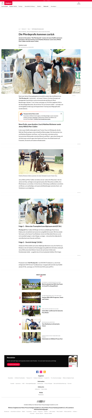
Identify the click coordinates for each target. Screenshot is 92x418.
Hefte (44, 0)
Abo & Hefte (44, 389)
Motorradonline (67, 411)
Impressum (18, 383)
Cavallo (34, 411)
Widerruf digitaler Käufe (68, 378)
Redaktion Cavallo (23, 45)
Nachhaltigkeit (4, 6)
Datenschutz (40, 383)
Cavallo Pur (47, 378)
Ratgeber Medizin (13, 6)
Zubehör (39, 6)
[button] (40, 71)
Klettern (46, 411)
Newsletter (10, 378)
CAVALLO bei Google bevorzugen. (42, 119)
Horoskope (53, 6)
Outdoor (75, 411)
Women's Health (48, 413)
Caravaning (28, 411)
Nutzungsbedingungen (31, 383)
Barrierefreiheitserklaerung (60, 383)
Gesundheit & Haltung (29, 6)
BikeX (23, 411)
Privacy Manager (48, 383)
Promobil (32, 413)
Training (20, 6)
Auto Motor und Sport (16, 411)
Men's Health (60, 411)
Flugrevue (40, 411)
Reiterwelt (46, 6)
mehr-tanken (52, 411)
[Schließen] (61, 113)
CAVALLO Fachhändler (20, 378)
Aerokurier (6, 411)
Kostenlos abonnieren (13, 364)
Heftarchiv (37, 389)
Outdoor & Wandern (38, 378)
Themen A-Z (29, 378)
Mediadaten (41, 394)
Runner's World (39, 413)
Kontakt (12, 383)
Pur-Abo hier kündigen (56, 378)
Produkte (48, 0)
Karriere (69, 383)
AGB (23, 383)
